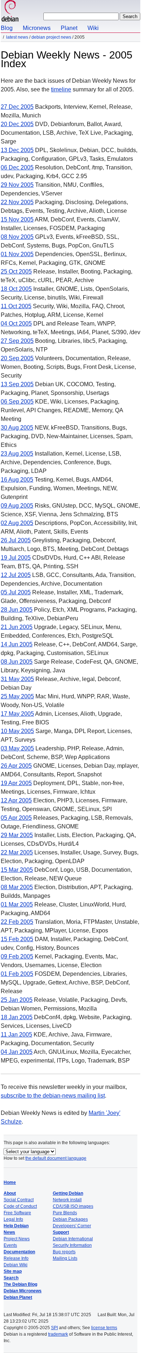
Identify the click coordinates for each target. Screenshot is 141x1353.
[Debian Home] (10, 11)
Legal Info (13, 1219)
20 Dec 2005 (17, 124)
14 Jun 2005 (17, 644)
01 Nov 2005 (17, 254)
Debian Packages (70, 1219)
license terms (104, 1327)
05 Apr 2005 (16, 818)
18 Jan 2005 (17, 1017)
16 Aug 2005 (17, 480)
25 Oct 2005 (16, 271)
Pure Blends (65, 1212)
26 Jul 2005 (16, 540)
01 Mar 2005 (17, 904)
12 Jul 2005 (16, 575)
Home (10, 1182)
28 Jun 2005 (17, 610)
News (9, 1232)
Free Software (17, 1212)
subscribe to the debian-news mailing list (53, 1096)
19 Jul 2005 (16, 558)
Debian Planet (18, 1297)
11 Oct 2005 (16, 306)
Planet (69, 28)
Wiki (93, 28)
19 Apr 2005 (16, 783)
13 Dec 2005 (17, 150)
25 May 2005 (17, 696)
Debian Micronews (23, 1290)
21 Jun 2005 (17, 627)
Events (10, 1245)
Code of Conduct (20, 1206)
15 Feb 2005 (17, 939)
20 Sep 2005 (17, 358)
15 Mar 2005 (17, 870)
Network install (67, 1199)
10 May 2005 (17, 731)
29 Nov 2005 (17, 185)
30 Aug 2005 (17, 428)
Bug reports (64, 1251)
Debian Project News (51, 37)
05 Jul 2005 (16, 592)
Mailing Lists (65, 1258)
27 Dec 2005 (17, 107)
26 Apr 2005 (16, 766)
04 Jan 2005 (17, 1052)
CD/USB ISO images (73, 1206)
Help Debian (16, 1225)
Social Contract (19, 1199)
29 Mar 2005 (17, 835)
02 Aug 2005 (17, 523)
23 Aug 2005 (17, 454)
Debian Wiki (15, 1264)
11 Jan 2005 (16, 1034)
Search (11, 1277)
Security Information (72, 1245)
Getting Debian (68, 1193)
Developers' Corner (72, 1225)
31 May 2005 (17, 679)
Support (61, 1232)
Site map (13, 1271)
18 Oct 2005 (16, 289)
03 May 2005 (17, 748)
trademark (58, 1334)
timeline (61, 89)
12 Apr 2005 (16, 800)
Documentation (19, 1251)
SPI (54, 1327)
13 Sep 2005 (17, 384)
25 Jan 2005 (17, 1000)
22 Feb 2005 (17, 922)
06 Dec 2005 (17, 167)
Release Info (16, 1258)
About (10, 1193)
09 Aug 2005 (17, 506)
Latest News (17, 37)
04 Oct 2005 (16, 323)
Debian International (73, 1238)
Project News (17, 1238)
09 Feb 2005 (17, 956)
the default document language (55, 1158)
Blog (7, 28)
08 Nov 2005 (17, 237)
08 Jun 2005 (17, 662)
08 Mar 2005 (17, 887)
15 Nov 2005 (17, 219)
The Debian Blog (20, 1284)
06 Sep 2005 (17, 401)
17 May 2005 (17, 714)
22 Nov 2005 (17, 202)
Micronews (37, 28)
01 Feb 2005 (17, 974)
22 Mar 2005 (17, 852)
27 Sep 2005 (17, 341)
